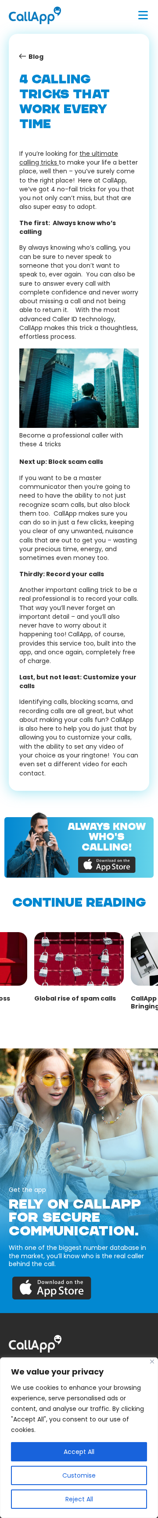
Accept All (79, 1451)
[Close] (152, 1362)
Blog (36, 56)
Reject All (79, 1499)
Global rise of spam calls (75, 998)
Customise (79, 1475)
